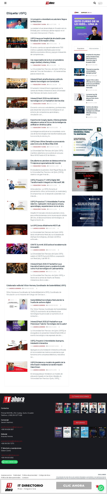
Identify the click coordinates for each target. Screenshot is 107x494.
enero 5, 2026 (52, 185)
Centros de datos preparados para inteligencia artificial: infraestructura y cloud (93, 110)
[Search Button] (95, 3)
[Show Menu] (5, 3)
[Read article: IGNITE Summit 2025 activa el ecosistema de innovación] (16, 249)
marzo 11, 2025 (51, 271)
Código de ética (44, 475)
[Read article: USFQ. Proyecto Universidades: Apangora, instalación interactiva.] (16, 345)
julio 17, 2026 (52, 24)
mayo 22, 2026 (52, 43)
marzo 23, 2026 (53, 127)
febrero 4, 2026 (53, 166)
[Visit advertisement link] (87, 24)
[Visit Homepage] (50, 3)
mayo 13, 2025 (51, 250)
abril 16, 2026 (52, 103)
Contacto (25, 477)
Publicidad (17, 475)
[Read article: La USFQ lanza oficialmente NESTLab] (16, 229)
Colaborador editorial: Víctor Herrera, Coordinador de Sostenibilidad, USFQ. (36, 285)
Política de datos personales (10, 477)
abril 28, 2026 (52, 84)
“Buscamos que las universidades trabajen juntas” (92, 71)
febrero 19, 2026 (53, 147)
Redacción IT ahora (39, 24)
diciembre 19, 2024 (53, 346)
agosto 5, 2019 (51, 370)
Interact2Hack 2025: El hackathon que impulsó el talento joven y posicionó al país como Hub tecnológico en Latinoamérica (47, 266)
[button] (56, 432)
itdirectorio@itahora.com (10, 455)
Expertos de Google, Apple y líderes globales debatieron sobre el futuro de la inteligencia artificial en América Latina (49, 122)
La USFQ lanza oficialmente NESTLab (45, 226)
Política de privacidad (29, 475)
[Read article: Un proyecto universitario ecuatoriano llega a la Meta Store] (16, 23)
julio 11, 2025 (51, 228)
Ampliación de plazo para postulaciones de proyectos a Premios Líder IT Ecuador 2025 (93, 58)
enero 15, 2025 (51, 327)
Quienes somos (6, 475)
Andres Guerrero (39, 228)
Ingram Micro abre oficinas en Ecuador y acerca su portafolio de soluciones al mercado (93, 83)
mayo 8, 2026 (52, 65)
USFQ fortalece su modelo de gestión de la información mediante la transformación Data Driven (48, 364)
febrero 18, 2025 (28, 288)
